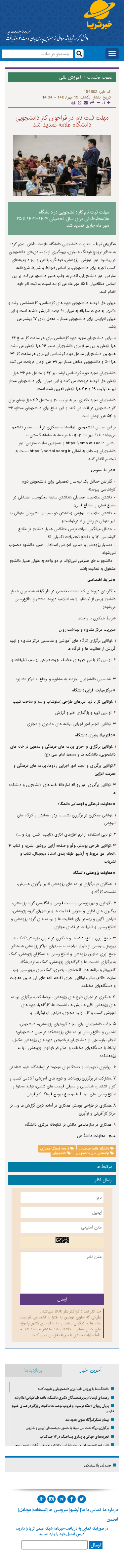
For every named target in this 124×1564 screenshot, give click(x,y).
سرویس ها (58, 1510)
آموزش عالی (70, 77)
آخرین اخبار (91, 1370)
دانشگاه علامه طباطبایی (94, 1149)
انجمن (112, 1519)
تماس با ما (91, 1510)
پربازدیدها (33, 1370)
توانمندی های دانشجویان (92, 1153)
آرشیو (74, 1510)
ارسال (96, 1545)
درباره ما (110, 1510)
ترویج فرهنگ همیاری (55, 1149)
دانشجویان (60, 1153)
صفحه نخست (99, 77)
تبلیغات (40, 1510)
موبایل (25, 1510)
